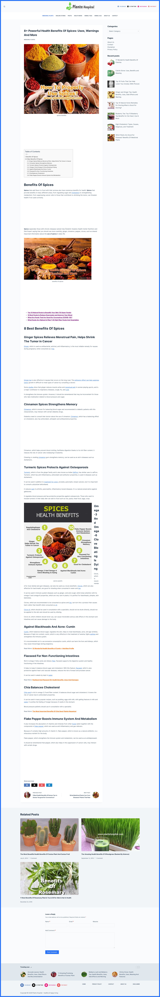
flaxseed (79, 668)
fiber (53, 661)
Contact (115, 15)
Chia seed (27, 692)
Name (47, 921)
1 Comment (33, 858)
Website (95, 921)
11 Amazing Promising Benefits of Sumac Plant (66, 974)
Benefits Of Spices (32, 156)
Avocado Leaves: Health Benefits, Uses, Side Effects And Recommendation (37, 974)
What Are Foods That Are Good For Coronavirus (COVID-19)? (50, 317)
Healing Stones (60, 15)
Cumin (26, 632)
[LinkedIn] (49, 785)
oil (56, 605)
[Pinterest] (42, 785)
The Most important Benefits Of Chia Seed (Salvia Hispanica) (54, 711)
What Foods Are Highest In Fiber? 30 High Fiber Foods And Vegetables (53, 320)
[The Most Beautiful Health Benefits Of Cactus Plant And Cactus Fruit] (49, 834)
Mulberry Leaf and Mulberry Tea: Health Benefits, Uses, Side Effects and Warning (98, 974)
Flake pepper (38, 726)
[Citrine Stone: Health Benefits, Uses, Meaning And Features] (115, 974)
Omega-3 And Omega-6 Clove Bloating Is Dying (43, 167)
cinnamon (42, 457)
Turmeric (27, 472)
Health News (78, 15)
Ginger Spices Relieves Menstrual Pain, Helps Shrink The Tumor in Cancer (50, 161)
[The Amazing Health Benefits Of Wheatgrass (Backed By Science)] (110, 834)
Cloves (80, 586)
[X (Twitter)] (34, 785)
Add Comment (50, 930)
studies (30, 387)
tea (53, 349)
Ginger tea (27, 380)
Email (71, 921)
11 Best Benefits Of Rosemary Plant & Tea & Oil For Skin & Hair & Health (45, 898)
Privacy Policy (112, 49)
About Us (107, 15)
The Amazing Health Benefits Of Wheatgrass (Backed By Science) (105, 854)
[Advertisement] (61, 134)
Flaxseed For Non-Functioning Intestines (41, 171)
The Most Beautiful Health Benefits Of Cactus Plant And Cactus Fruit (45, 854)
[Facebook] (27, 785)
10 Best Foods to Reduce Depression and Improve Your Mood (50, 315)
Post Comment (52, 952)
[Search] (4, 6)
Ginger (26, 346)
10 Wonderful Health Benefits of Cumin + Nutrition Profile (53, 648)
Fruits (70, 15)
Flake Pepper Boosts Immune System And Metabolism (45, 175)
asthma (92, 634)
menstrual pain (70, 387)
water (50, 675)
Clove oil (27, 610)
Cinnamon (27, 409)
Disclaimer (111, 47)
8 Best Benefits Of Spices (34, 159)
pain (32, 489)
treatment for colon (51, 482)
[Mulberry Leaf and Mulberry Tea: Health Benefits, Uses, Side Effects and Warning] (84, 974)
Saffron (75, 472)
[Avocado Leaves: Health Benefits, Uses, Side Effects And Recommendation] (23, 974)
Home (84, 984)
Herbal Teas (88, 15)
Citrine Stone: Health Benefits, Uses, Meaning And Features (129, 974)
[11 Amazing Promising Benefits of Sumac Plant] (53, 974)
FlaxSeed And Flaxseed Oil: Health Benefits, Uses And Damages (55, 680)
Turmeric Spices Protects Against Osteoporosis (43, 165)
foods (74, 724)
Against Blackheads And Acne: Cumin (40, 169)
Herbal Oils (98, 15)
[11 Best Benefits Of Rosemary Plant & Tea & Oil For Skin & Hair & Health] (49, 878)
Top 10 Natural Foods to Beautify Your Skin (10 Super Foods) (49, 312)
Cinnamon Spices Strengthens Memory (41, 163)
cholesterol (75, 193)
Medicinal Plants (47, 15)
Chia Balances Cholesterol (36, 173)
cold (67, 390)
